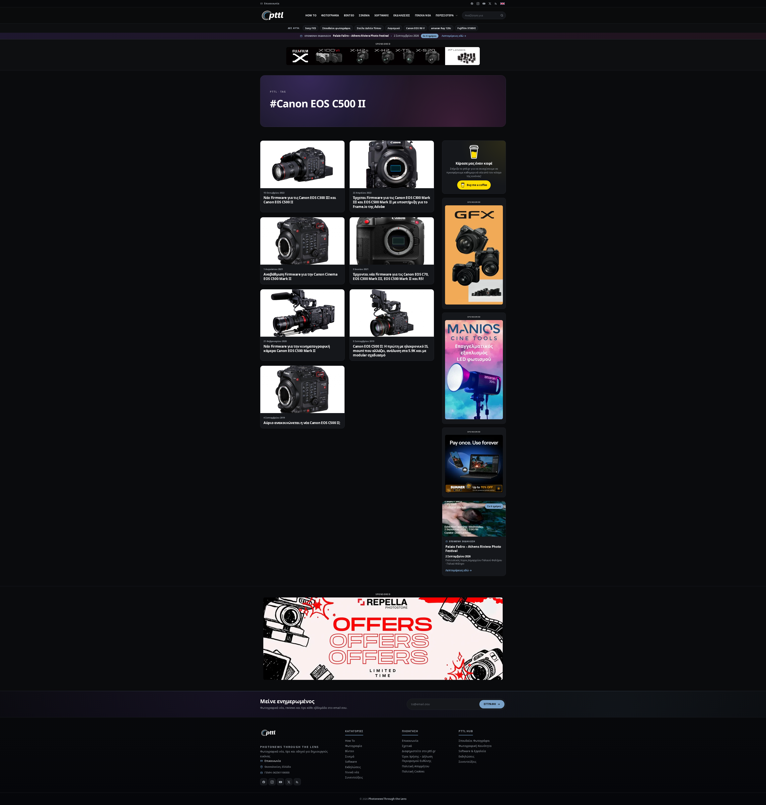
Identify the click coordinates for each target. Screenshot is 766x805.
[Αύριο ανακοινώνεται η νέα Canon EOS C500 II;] (302, 389)
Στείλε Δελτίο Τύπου (369, 28)
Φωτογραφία (330, 15)
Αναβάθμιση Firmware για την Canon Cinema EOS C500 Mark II (300, 276)
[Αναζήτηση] (502, 15)
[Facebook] (472, 3)
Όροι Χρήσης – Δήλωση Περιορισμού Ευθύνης (417, 759)
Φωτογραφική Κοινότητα (475, 746)
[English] (502, 3)
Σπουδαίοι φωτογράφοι (336, 28)
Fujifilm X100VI (466, 28)
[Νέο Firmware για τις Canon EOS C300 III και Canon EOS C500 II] (302, 164)
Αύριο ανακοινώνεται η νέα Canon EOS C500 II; (302, 422)
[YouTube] (484, 3)
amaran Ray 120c (441, 28)
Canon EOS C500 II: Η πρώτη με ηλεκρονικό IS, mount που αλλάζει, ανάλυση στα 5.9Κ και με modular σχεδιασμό (390, 350)
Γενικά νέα (423, 15)
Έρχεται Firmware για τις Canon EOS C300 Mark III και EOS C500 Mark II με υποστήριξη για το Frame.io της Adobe (391, 202)
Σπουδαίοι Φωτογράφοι (474, 741)
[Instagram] (478, 3)
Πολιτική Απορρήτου (416, 766)
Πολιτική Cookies (413, 771)
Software (381, 15)
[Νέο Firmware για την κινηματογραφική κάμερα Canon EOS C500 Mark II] (302, 313)
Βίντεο (349, 15)
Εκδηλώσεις (401, 15)
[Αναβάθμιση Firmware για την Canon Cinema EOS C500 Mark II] (302, 241)
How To (311, 15)
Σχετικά (407, 746)
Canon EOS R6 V (415, 28)
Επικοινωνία (273, 761)
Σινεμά (364, 15)
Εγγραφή (490, 704)
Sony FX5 (310, 28)
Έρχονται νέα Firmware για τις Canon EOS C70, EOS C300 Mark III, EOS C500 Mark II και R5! (391, 276)
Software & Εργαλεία (472, 751)
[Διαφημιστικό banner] (383, 56)
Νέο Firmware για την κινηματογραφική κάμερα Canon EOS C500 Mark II (297, 348)
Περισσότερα (445, 15)
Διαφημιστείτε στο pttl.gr (419, 751)
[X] (490, 3)
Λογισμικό (394, 28)
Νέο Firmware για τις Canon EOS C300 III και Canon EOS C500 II (300, 199)
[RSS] (496, 3)
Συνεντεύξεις (354, 777)
